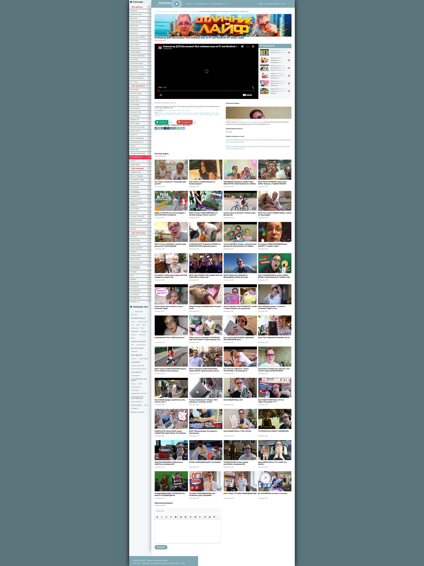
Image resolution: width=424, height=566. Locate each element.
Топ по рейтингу (201, 3)
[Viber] (174, 128)
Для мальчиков (243, 122)
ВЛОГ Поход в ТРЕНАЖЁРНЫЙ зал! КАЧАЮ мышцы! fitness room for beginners (203, 214)
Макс (142, 328)
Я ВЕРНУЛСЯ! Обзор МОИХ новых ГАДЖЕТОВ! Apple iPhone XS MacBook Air (170, 432)
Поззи (132, 161)
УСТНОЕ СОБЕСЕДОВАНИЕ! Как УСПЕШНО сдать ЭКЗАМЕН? (202, 494)
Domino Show (135, 255)
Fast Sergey (134, 104)
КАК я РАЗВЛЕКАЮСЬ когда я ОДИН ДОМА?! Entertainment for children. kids (274, 276)
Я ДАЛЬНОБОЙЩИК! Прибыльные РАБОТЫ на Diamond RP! (169, 463)
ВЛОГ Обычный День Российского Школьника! (203, 432)
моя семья (188, 114)
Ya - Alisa (133, 82)
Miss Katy (134, 70)
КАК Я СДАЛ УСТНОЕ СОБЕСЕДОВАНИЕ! (240, 493)
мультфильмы (135, 375)
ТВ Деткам (134, 187)
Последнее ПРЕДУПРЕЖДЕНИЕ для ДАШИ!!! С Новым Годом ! (272, 245)
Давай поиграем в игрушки (137, 204)
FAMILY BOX (135, 240)
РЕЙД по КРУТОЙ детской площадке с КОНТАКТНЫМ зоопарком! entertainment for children (170, 214)
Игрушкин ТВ (135, 200)
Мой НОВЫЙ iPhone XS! (233, 400)
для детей (136, 355)
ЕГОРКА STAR (135, 93)
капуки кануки (143, 358)
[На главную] (168, 4)
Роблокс (133, 334)
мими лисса (181, 113)
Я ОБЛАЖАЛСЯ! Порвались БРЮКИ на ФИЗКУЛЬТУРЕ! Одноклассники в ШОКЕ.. (205, 245)
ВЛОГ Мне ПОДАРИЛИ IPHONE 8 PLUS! (274, 337)
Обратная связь (138, 560)
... (131, 311)
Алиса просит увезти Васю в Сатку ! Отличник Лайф (169, 307)
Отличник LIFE (136, 157)
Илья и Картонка (137, 138)
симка (146, 405)
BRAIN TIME (135, 259)
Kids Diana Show (136, 63)
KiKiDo (133, 146)
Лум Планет (135, 44)
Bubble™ (133, 279)
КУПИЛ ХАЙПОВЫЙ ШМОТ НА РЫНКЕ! (205, 462)
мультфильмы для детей (139, 379)
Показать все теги (137, 412)
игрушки (134, 358)
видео (133, 338)
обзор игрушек (136, 387)
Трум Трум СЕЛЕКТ (138, 37)
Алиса (144, 325)
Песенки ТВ (135, 183)
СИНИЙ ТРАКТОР (137, 216)
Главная (189, 3)
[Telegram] (183, 128)
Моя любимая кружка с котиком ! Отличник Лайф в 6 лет (271, 307)
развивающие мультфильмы (137, 397)
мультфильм (136, 372)
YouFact (133, 272)
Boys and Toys (135, 112)
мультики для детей (137, 365)
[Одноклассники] (159, 128)
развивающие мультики (138, 393)
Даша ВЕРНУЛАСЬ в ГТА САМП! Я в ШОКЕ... (272, 463)
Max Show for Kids (137, 127)
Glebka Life (134, 119)
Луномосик (134, 116)
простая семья (160, 114)
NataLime (134, 33)
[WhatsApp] (177, 128)
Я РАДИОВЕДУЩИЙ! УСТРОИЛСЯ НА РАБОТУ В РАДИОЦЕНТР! (170, 494)
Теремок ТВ (135, 196)
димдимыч (134, 351)
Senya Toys (134, 97)
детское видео (137, 348)
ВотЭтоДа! (134, 89)
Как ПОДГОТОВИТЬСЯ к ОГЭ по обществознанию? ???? (271, 401)
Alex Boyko (134, 294)
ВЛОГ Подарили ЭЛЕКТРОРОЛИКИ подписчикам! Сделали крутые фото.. (204, 370)
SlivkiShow (134, 287)
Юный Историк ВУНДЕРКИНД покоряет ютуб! (205, 307)
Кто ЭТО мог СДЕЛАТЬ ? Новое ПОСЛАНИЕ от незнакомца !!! (236, 370)
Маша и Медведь (136, 176)
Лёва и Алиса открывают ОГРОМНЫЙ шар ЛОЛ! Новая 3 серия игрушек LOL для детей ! (205, 339)
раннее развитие (136, 401)
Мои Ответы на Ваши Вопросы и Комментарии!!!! (202, 183)
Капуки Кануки (136, 220)
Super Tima (134, 101)
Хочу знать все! (136, 263)
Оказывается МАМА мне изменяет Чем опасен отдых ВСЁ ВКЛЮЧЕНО (274, 370)
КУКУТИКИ (134, 209)
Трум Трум (134, 40)
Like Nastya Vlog (136, 67)
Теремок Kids (135, 172)
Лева (161, 113)
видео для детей (138, 341)
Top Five (133, 236)
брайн (207, 113)
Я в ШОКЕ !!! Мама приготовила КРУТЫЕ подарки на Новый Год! (171, 276)
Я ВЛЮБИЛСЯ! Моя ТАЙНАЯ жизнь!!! (170, 337)
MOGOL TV (134, 302)
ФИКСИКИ (142, 334)
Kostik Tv (133, 134)
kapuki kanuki (139, 311)
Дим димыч (134, 328)
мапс (213, 113)
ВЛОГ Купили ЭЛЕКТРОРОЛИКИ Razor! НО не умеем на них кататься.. (170, 370)
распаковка (136, 405)
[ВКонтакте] (156, 128)
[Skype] (180, 128)
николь (133, 383)
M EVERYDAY (135, 298)
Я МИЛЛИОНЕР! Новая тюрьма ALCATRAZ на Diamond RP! (236, 463)
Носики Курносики (137, 153)
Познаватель (135, 290)
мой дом (196, 114)
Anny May (134, 59)
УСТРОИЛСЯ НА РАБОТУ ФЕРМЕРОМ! (273, 431)
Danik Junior (135, 131)
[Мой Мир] (162, 128)
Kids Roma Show (136, 142)
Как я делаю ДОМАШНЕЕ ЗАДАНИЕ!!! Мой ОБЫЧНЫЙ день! (239, 338)
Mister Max (134, 149)
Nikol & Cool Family (137, 74)
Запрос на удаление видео (157, 560)
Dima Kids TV (135, 108)
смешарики (134, 408)
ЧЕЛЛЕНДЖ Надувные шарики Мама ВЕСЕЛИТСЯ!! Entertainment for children (240, 183)
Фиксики (133, 212)
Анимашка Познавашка (135, 191)
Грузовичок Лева (137, 179)
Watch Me (134, 25)
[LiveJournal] (168, 128)
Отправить (161, 547)
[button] (157, 517)
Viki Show (134, 29)
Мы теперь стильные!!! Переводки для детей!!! (170, 183)
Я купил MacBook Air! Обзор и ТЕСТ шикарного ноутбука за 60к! (203, 401)
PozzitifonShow (138, 318)
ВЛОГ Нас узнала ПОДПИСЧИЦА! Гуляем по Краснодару (274, 214)
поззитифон (135, 390)
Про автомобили (217, 3)
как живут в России (175, 114)
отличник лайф (170, 113)
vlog (217, 113)
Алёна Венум (135, 52)
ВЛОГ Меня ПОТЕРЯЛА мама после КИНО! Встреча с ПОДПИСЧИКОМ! (272, 183)
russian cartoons (143, 321)
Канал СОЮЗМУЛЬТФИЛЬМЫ (139, 224)
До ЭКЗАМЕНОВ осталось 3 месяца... (273, 493)
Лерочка (133, 10)
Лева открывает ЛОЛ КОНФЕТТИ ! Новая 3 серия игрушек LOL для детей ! (240, 307)
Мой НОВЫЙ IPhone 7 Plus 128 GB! (237, 431)
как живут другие (207, 114)
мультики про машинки (138, 368)
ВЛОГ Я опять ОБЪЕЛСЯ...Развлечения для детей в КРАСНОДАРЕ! (170, 245)
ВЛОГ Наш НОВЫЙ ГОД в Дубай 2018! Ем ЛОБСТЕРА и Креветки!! (205, 276)
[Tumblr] (171, 128)
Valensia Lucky (136, 14)
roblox (133, 321)
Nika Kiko (134, 18)
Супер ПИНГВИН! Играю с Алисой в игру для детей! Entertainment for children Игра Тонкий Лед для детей (240, 245)
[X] (165, 128)
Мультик (134, 331)
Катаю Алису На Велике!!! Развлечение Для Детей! (240, 214)
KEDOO (133, 229)
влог (132, 344)
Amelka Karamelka (137, 55)
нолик (140, 383)
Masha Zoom (135, 48)
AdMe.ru (133, 251)
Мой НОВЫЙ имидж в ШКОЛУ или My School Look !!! (170, 401)
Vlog (137, 325)
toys (132, 325)
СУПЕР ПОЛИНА (137, 78)
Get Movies (134, 283)
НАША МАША (135, 22)
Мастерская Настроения (135, 267)
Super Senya (135, 164)
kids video (134, 314)
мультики (135, 362)
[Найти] (260, 4)
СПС (132, 275)
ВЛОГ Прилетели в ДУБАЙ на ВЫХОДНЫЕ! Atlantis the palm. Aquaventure (236, 276)
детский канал (141, 344)
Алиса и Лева (198, 113)
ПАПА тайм (134, 123)
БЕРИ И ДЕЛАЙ (136, 248)
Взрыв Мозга (135, 244)
